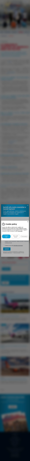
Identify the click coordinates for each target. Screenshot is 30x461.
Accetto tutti (6, 236)
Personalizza (24, 236)
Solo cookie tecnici (15, 236)
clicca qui (20, 231)
